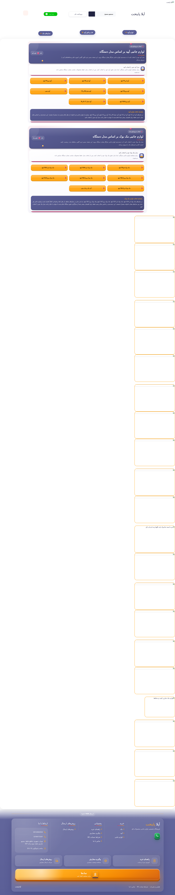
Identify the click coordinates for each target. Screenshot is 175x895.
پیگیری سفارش (95, 833)
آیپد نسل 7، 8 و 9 (86, 101)
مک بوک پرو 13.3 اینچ (48, 178)
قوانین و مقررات (155, 887)
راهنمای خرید (95, 829)
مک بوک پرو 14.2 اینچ (124, 178)
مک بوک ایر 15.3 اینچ (48, 167)
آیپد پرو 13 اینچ (125, 91)
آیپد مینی (47, 91)
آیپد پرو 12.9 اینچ (125, 101)
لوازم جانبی (119, 837)
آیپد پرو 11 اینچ (47, 81)
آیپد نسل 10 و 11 (86, 91)
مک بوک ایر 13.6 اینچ (86, 167)
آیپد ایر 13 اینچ (86, 81)
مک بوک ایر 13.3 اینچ (124, 188)
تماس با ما (96, 841)
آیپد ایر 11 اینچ (125, 81)
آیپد (121, 833)
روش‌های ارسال (68, 829)
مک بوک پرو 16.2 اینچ (86, 178)
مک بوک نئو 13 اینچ (124, 167)
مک (121, 829)
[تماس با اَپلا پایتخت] (157, 836)
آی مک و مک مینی (86, 188)
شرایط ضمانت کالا (94, 837)
